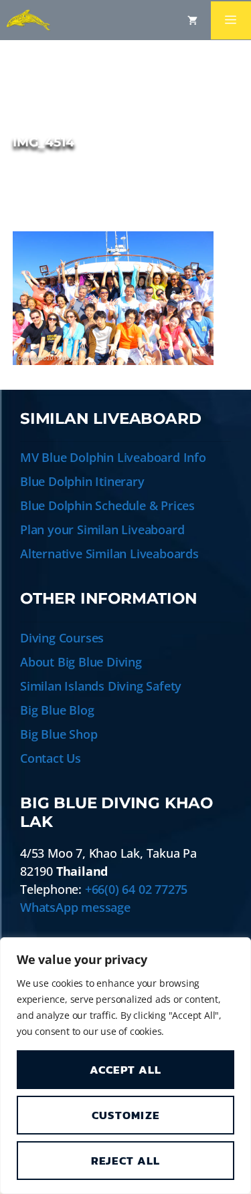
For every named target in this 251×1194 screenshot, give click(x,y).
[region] (125, 1065)
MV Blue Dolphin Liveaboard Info (113, 457)
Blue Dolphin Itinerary (82, 481)
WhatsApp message (75, 907)
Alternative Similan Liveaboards (109, 554)
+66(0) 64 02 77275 (136, 889)
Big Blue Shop (58, 734)
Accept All (126, 1069)
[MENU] (231, 20)
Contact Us (50, 758)
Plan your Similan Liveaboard (102, 529)
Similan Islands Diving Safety (100, 686)
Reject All (126, 1160)
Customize (126, 1115)
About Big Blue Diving (81, 662)
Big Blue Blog (57, 710)
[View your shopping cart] (192, 20)
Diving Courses (62, 638)
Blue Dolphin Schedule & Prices (107, 505)
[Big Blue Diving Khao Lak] (28, 20)
